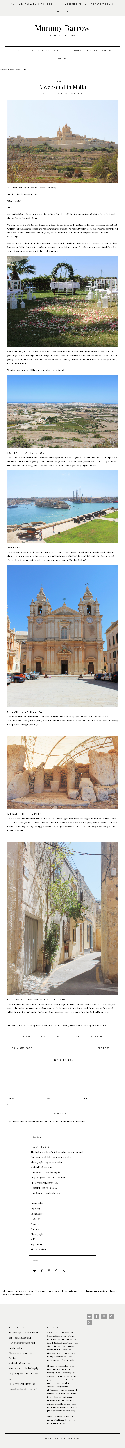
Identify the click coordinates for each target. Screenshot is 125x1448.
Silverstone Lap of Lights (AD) (45, 1187)
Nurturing (36, 1229)
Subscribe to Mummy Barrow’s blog (88, 4)
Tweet (60, 1036)
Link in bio (62, 12)
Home (17, 50)
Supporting (36, 1244)
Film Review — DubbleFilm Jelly (45, 1172)
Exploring (62, 81)
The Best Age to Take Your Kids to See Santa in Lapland (57, 1152)
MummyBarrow (57, 94)
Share (27, 1036)
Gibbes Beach (101, 1012)
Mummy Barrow (62, 28)
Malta (23, 552)
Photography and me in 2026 (44, 1182)
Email (78, 1036)
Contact (62, 58)
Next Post (103, 1048)
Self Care (35, 1239)
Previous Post (22, 1048)
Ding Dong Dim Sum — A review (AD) (48, 1177)
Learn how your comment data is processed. (64, 1121)
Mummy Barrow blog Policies (31, 4)
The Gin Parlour (38, 1249)
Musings (35, 1224)
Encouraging (37, 1203)
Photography (37, 1234)
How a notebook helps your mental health (51, 1157)
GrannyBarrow (38, 1213)
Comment (97, 1036)
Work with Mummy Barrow (92, 50)
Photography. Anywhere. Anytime (47, 1162)
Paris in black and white (42, 1167)
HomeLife (35, 1218)
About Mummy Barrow (47, 50)
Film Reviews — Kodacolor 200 (45, 1193)
